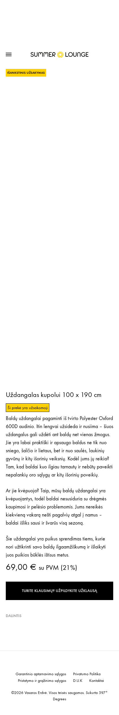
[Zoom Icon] (59, 107)
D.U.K (77, 680)
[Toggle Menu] (9, 55)
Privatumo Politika (87, 674)
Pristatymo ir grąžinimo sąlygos (42, 680)
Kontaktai (96, 680)
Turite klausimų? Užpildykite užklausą (59, 590)
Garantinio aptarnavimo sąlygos (41, 674)
